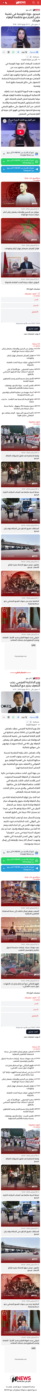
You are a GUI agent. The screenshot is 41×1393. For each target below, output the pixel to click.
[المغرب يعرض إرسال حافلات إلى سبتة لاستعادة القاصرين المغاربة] (20, 898)
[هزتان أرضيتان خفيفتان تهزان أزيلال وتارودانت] (20, 234)
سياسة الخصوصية (28, 1387)
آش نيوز (28, 10)
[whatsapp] (13, 52)
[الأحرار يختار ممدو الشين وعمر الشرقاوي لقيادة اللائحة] (20, 380)
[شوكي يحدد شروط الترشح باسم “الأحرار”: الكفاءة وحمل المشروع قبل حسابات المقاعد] (20, 624)
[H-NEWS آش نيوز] (20, 2)
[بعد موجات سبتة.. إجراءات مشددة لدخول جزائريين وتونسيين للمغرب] (20, 934)
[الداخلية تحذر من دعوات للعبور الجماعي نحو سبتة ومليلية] (20, 588)
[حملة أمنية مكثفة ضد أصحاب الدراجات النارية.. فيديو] (20, 479)
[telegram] (18, 52)
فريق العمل (17, 1387)
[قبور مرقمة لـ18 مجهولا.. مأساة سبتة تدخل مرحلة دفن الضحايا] (20, 408)
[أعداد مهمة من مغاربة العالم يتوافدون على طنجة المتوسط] (20, 394)
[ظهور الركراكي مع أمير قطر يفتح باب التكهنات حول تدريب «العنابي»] (20, 971)
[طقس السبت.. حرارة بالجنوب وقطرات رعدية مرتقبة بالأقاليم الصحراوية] (20, 387)
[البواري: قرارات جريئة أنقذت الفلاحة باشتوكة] (20, 268)
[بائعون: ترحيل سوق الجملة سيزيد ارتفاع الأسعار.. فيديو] (20, 552)
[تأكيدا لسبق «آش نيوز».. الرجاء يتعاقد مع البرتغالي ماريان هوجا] (20, 415)
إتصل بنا (9, 1387)
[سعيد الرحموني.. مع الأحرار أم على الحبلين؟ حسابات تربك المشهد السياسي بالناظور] (20, 372)
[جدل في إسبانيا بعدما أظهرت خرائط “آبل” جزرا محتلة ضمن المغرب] (20, 1074)
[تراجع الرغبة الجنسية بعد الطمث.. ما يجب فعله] (20, 401)
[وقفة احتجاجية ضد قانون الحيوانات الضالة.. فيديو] (20, 443)
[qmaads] (20, 1379)
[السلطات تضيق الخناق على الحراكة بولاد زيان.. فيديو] (20, 515)
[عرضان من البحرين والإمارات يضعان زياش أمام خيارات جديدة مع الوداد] (20, 199)
